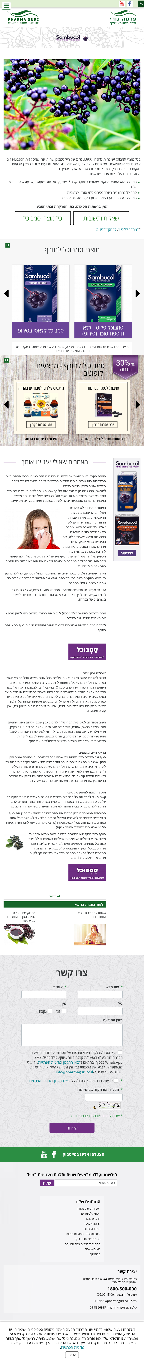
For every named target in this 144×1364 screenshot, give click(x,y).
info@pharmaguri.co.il (74, 1071)
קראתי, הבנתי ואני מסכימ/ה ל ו (71, 1080)
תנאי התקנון (71, 1062)
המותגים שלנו (88, 1201)
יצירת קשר (127, 1271)
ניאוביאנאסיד (92, 1249)
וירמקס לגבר (92, 1219)
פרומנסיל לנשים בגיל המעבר (82, 1244)
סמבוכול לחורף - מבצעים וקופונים (70, 369)
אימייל (58, 987)
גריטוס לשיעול (91, 1224)
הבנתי (72, 1354)
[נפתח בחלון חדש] (130, 4)
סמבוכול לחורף (91, 1229)
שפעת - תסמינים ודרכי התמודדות (92, 915)
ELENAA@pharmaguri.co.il (112, 1301)
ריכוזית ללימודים (90, 1213)
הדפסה (52, 896)
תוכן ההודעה (113, 1020)
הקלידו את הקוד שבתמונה (99, 1089)
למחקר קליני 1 (128, 229)
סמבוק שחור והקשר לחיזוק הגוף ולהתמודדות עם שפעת (20, 917)
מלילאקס (95, 1254)
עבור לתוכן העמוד (72, 11)
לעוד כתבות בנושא (88, 904)
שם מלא (112, 987)
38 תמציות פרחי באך (87, 1239)
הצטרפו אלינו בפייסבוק (83, 1154)
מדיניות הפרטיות (72, 1347)
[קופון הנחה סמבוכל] (87, 651)
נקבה (43, 1011)
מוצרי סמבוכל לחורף (72, 249)
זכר (58, 1011)
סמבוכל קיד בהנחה (71, 438)
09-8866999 (98, 1307)
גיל (120, 1003)
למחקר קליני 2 (106, 229)
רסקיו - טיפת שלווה (88, 1208)
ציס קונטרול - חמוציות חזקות (83, 1234)
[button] (6, 6)
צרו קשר (72, 972)
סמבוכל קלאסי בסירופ (41, 330)
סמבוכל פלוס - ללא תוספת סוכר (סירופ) (103, 330)
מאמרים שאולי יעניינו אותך (55, 461)
